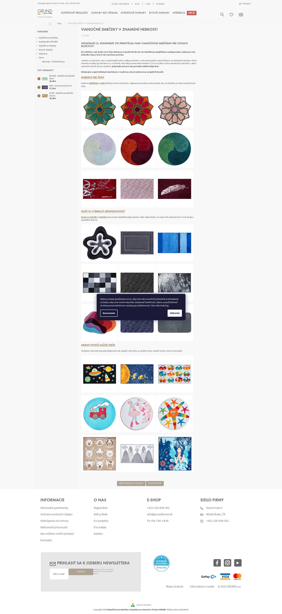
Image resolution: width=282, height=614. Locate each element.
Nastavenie (109, 313)
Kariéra (98, 534)
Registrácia (100, 508)
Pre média (100, 527)
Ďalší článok (155, 483)
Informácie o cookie (202, 587)
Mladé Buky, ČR (215, 514)
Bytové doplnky (46, 49)
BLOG (137, 4)
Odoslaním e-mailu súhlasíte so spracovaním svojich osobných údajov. (103, 572)
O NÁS (147, 4)
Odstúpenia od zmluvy (54, 521)
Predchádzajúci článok (131, 483)
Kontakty (46, 540)
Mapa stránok (174, 587)
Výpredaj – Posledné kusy (53, 61)
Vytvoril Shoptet (144, 605)
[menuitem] (75, 13)
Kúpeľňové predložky (48, 37)
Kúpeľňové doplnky (47, 45)
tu (167, 305)
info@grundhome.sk (159, 514)
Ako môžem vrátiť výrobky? (57, 534)
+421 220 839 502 (72, 3)
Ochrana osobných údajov (56, 514)
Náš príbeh (100, 514)
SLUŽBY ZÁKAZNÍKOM (120, 4)
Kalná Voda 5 (214, 508)
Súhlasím (175, 313)
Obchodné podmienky (54, 508)
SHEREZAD (93, 83)
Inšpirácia (43, 53)
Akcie (41, 57)
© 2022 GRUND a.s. (229, 587)
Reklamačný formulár (54, 527)
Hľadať (248, 26)
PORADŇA (160, 4)
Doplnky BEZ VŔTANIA (48, 41)
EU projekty (101, 521)
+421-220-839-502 (158, 508)
